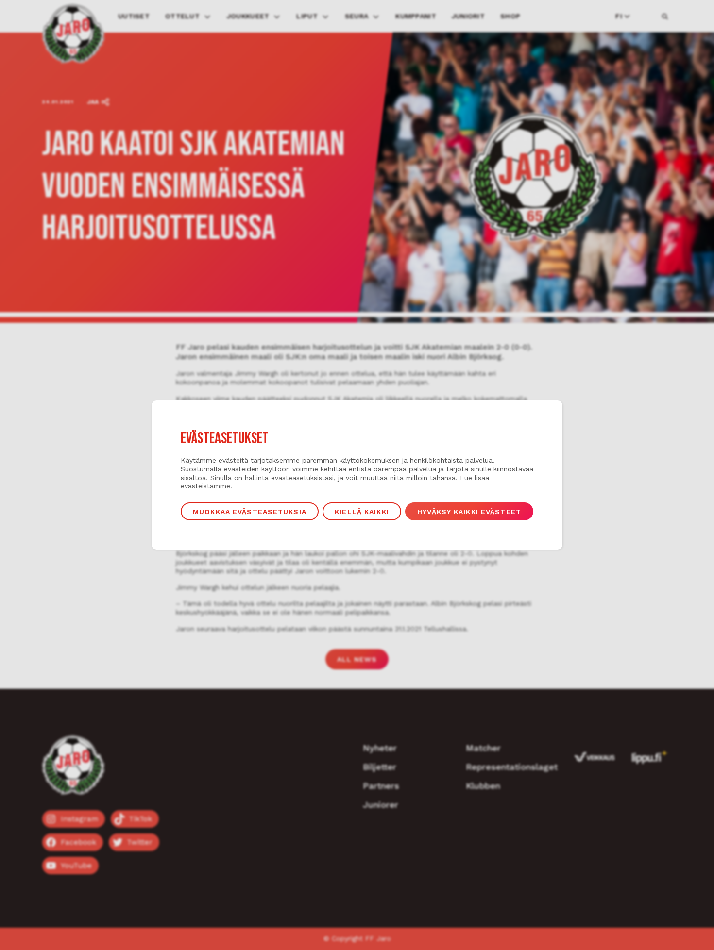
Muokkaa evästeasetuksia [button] (249, 512)
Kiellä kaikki (362, 512)
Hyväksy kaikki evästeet (469, 512)
